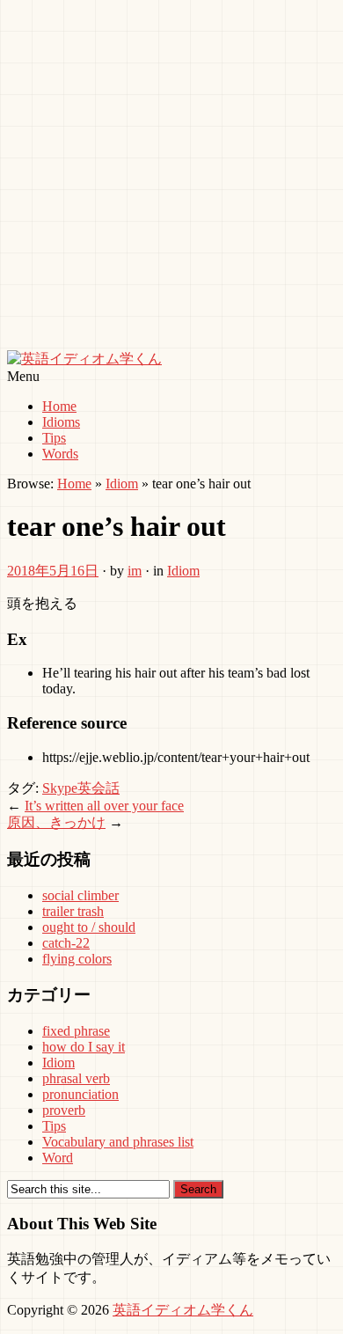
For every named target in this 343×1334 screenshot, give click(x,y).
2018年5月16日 (53, 570)
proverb (63, 1110)
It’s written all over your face (104, 805)
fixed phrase (76, 1030)
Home (59, 406)
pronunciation (80, 1094)
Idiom (122, 483)
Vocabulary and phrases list (117, 1141)
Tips (54, 437)
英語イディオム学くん (183, 1309)
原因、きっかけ (56, 822)
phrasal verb (76, 1078)
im (135, 570)
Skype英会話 (81, 788)
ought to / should (88, 927)
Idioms (61, 421)
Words (60, 453)
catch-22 (66, 942)
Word (57, 1157)
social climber (80, 895)
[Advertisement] (171, 178)
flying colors (77, 958)
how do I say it (83, 1046)
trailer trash (73, 911)
